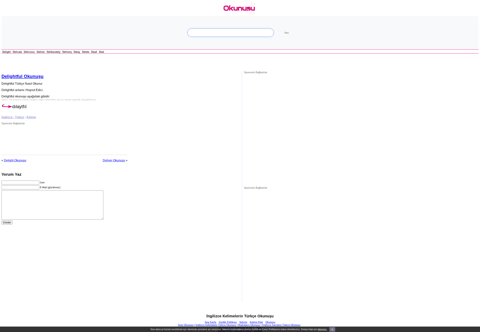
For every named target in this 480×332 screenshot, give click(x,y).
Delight (6, 51)
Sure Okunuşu (186, 325)
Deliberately (53, 51)
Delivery (67, 51)
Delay (77, 51)
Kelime (31, 117)
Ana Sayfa (210, 322)
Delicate (17, 51)
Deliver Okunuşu (114, 160)
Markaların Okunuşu (249, 325)
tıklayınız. (322, 329)
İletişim (243, 322)
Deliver (41, 51)
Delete (85, 51)
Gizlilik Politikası (228, 322)
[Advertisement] (45, 61)
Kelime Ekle (256, 322)
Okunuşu (270, 322)
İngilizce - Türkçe (13, 117)
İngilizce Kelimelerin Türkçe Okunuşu (216, 325)
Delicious (29, 51)
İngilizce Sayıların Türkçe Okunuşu (281, 325)
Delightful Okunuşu (23, 76)
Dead (94, 51)
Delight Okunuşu (15, 160)
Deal (101, 51)
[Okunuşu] (240, 9)
